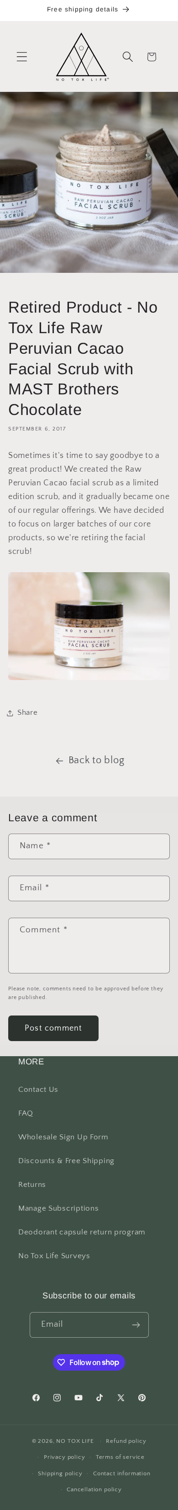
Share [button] (27, 712)
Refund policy (126, 1441)
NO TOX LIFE (75, 1441)
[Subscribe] (136, 1325)
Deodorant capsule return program (82, 1232)
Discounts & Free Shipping (66, 1161)
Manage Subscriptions (58, 1208)
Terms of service (120, 1457)
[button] (22, 57)
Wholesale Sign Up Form (63, 1137)
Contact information (122, 1473)
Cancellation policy (94, 1489)
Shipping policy (60, 1473)
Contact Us (38, 1089)
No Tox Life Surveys (54, 1256)
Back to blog (96, 760)
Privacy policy (64, 1457)
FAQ (25, 1113)
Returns (32, 1184)
